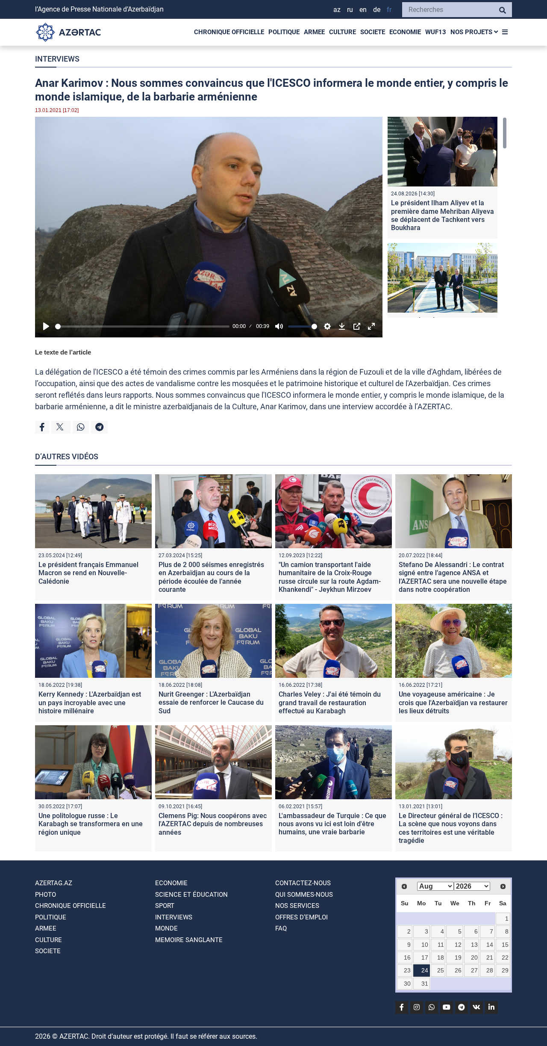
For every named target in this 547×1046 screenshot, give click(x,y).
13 (474, 944)
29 (505, 970)
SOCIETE (372, 32)
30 (407, 983)
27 (474, 970)
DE (376, 10)
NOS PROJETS (472, 32)
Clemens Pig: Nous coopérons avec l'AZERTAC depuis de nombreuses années (213, 824)
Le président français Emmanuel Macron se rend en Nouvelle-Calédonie (88, 573)
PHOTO (45, 894)
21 (489, 957)
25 (440, 970)
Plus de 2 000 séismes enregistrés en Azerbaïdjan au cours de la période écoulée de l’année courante (211, 577)
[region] (447, 217)
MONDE (166, 928)
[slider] (142, 326)
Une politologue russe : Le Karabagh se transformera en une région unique (90, 824)
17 (424, 957)
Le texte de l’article (63, 352)
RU (350, 10)
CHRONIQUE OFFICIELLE (229, 32)
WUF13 (435, 32)
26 (458, 970)
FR (389, 10)
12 (458, 944)
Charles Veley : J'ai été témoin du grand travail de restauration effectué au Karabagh (330, 702)
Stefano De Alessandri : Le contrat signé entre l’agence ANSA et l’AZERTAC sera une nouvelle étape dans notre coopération (453, 577)
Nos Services (297, 906)
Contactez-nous (303, 883)
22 (505, 957)
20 (474, 957)
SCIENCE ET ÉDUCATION (191, 894)
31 (424, 983)
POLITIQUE (284, 32)
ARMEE (314, 32)
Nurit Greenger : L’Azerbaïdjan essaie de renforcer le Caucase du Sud (211, 702)
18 (440, 957)
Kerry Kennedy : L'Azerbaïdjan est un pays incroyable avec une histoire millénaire (89, 702)
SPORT (164, 906)
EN (363, 10)
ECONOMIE (405, 32)
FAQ (281, 928)
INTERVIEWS (57, 58)
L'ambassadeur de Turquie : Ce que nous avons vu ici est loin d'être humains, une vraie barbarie (332, 824)
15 (505, 944)
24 (424, 970)
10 (424, 944)
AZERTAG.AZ (53, 883)
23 (407, 970)
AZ (337, 10)
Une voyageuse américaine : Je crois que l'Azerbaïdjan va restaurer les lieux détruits (453, 702)
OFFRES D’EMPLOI (301, 917)
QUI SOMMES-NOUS (304, 894)
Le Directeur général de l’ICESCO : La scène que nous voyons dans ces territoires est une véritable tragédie (451, 828)
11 (441, 944)
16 (407, 957)
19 (458, 957)
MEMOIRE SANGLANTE (189, 940)
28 (489, 970)
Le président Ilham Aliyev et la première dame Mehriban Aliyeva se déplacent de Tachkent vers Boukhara (442, 215)
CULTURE (342, 32)
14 (489, 944)
